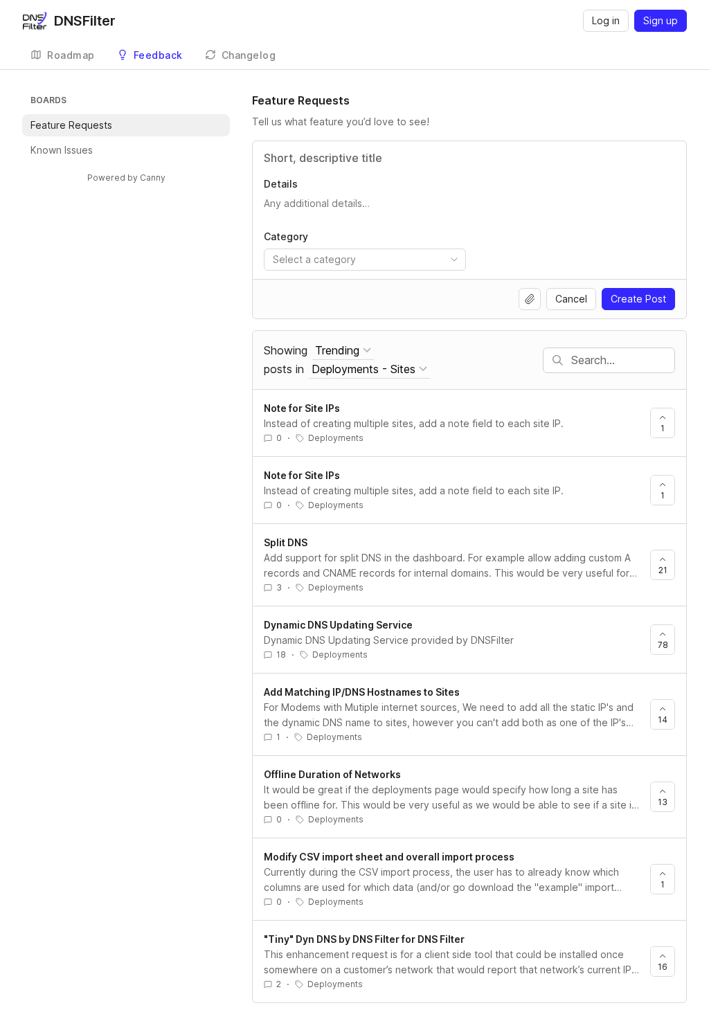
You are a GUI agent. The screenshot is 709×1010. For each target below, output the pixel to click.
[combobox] (365, 260)
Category (286, 236)
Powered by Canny (126, 177)
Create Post (638, 299)
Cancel (571, 299)
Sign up (660, 20)
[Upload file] (530, 299)
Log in (606, 20)
